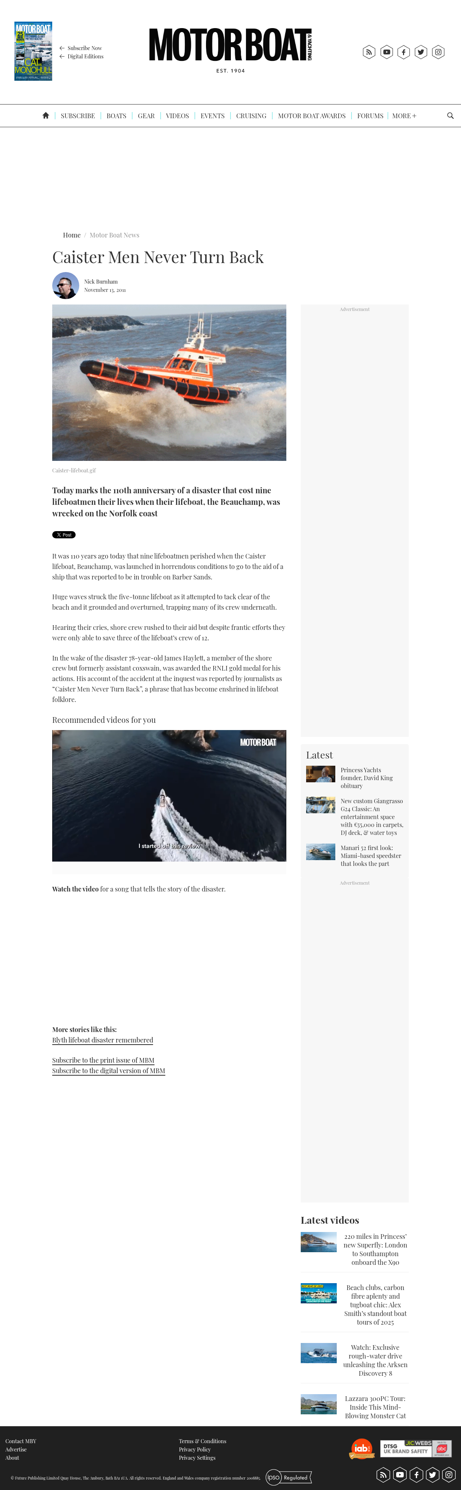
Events (212, 115)
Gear (145, 115)
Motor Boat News (114, 235)
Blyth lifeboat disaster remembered (102, 1040)
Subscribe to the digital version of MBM (108, 1070)
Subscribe (77, 115)
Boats (115, 115)
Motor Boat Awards (311, 115)
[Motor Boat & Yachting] (230, 52)
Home (72, 235)
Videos (177, 115)
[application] (169, 796)
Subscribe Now (84, 48)
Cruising (251, 115)
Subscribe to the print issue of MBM (103, 1060)
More (402, 115)
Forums (370, 115)
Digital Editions (84, 56)
